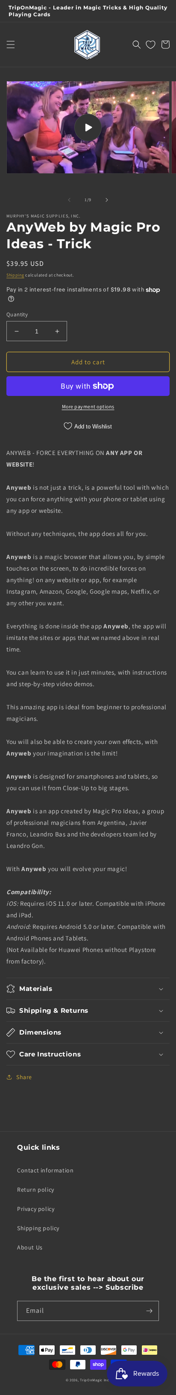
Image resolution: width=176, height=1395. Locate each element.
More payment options (88, 406)
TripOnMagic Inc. (95, 1379)
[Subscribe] (149, 1311)
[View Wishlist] (150, 44)
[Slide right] (106, 199)
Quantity (17, 314)
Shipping (15, 275)
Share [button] (24, 1077)
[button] (10, 44)
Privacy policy (35, 1209)
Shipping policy (38, 1228)
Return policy (35, 1189)
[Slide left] (69, 199)
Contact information (45, 1170)
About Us (30, 1247)
